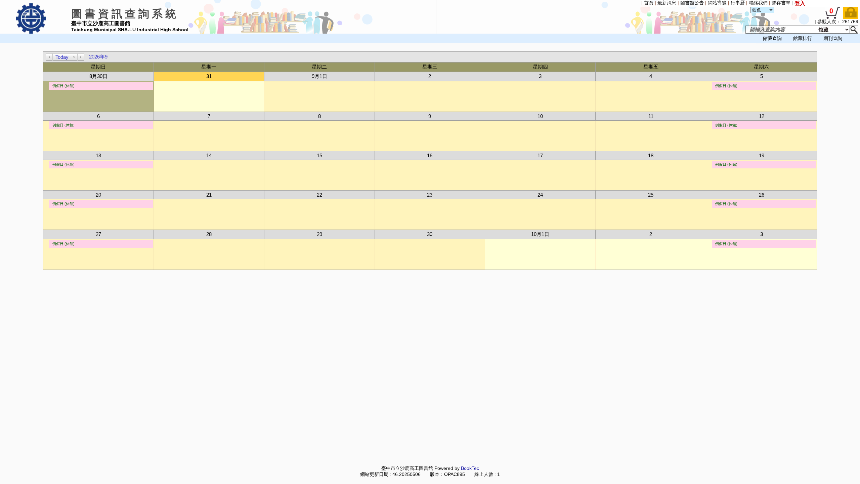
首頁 (648, 2)
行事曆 (738, 2)
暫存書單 (781, 2)
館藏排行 (802, 38)
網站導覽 (717, 2)
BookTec (470, 468)
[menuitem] (1, 43)
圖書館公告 (692, 2)
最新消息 (666, 2)
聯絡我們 (758, 2)
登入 (799, 3)
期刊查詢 (832, 38)
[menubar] (19, 43)
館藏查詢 (772, 38)
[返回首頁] (31, 32)
